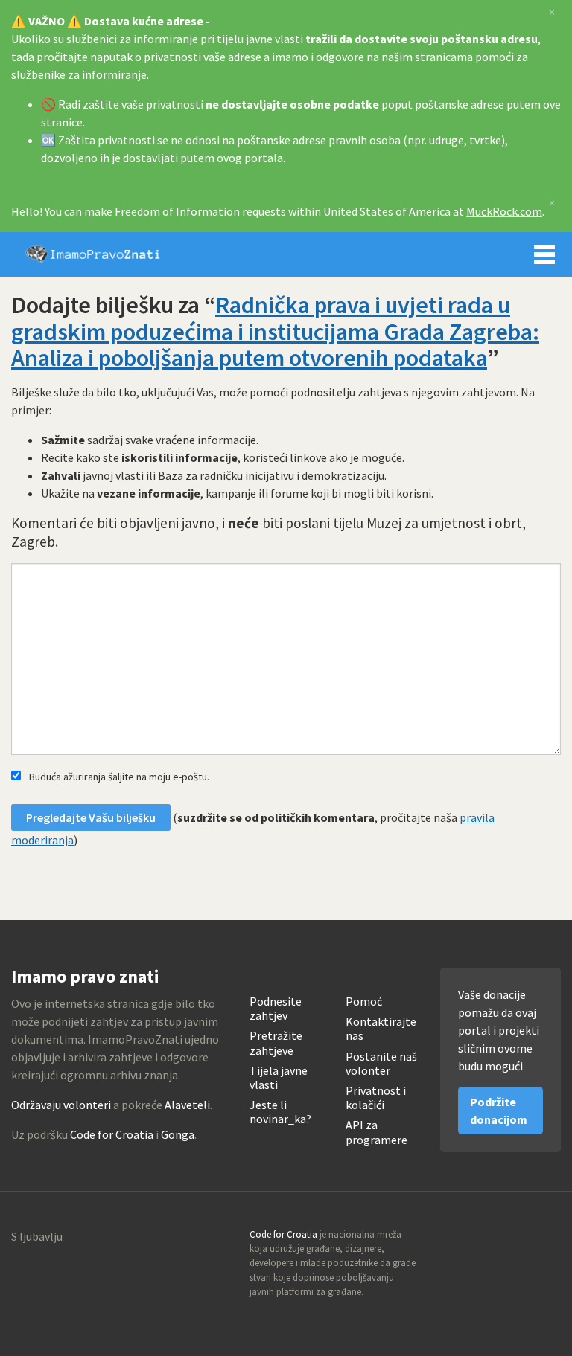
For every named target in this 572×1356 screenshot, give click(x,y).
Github (485, 1239)
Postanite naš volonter (381, 1064)
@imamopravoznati (517, 1239)
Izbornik (544, 254)
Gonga (177, 1134)
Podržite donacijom (498, 1110)
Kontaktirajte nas (381, 1029)
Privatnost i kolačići (376, 1098)
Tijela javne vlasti (279, 1078)
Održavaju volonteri (61, 1104)
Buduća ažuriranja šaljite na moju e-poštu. (119, 776)
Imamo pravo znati (93, 254)
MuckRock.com (504, 211)
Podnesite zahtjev (276, 1008)
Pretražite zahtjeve (276, 1043)
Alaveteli (187, 1104)
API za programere (376, 1132)
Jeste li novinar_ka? (280, 1112)
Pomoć (364, 1001)
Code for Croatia (111, 1134)
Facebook (549, 1239)
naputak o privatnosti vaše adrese (175, 56)
